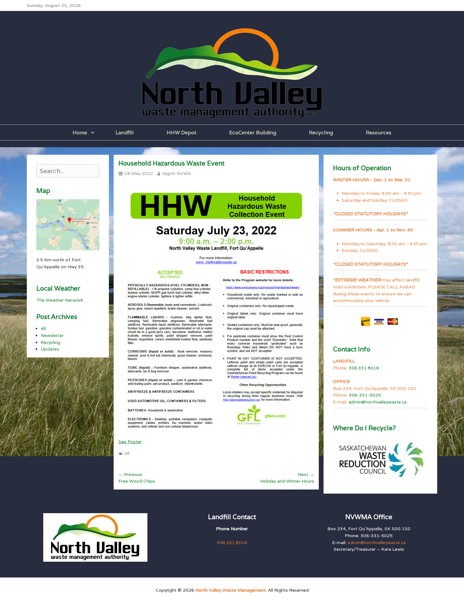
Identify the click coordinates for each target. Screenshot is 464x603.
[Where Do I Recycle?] (380, 460)
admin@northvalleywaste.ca (377, 402)
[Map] (67, 224)
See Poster (130, 441)
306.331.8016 (364, 368)
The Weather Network (59, 300)
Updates (50, 349)
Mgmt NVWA (176, 173)
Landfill (125, 132)
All (126, 453)
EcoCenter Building (252, 132)
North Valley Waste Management (230, 590)
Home (80, 132)
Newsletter (52, 335)
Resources (378, 132)
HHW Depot (181, 132)
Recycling (321, 132)
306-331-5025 (365, 395)
